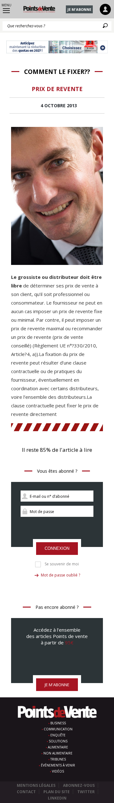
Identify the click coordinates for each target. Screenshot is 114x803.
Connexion (57, 548)
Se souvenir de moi (62, 564)
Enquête (58, 735)
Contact (26, 791)
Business (58, 723)
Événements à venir (58, 765)
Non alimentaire (58, 753)
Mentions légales (36, 785)
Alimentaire (58, 747)
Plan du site (56, 791)
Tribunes (58, 759)
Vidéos (58, 771)
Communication (58, 729)
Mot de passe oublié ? (60, 575)
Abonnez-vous (79, 785)
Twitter (86, 791)
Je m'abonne (79, 9)
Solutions (58, 741)
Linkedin (57, 798)
